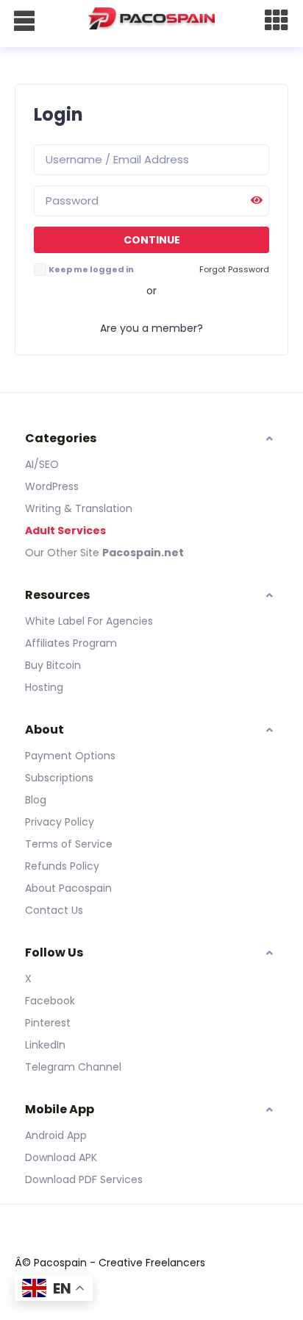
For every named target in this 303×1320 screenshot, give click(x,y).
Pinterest (48, 1022)
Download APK (61, 1157)
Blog (35, 799)
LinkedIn (45, 1044)
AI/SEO (42, 464)
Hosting (44, 687)
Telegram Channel (73, 1067)
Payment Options (70, 755)
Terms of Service (69, 844)
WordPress (52, 486)
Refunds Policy (62, 866)
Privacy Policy (59, 822)
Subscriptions (59, 777)
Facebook (50, 1000)
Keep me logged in (91, 269)
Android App (56, 1135)
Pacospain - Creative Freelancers (119, 1262)
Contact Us (54, 910)
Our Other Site (63, 552)
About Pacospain (68, 888)
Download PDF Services (84, 1179)
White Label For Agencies (89, 621)
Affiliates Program (71, 643)
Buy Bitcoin (53, 665)
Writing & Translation (78, 508)
